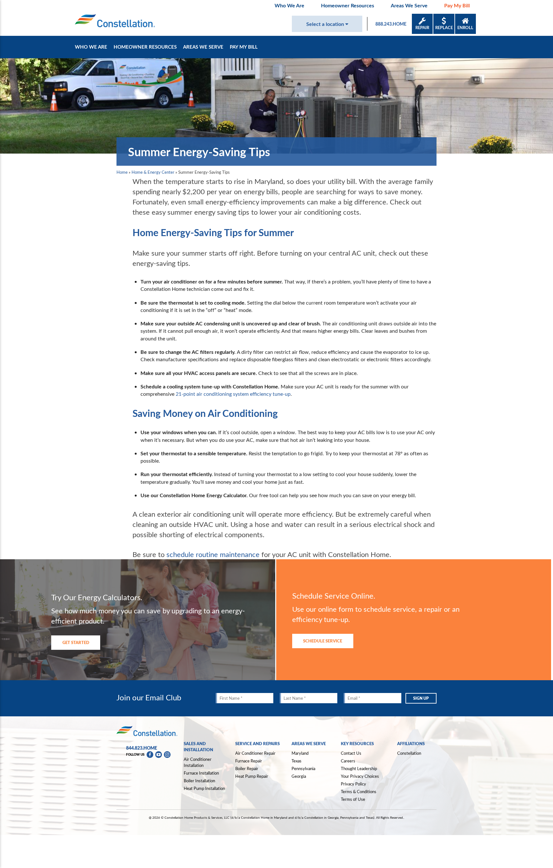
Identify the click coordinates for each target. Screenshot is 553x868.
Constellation (409, 753)
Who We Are (289, 5)
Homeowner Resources (347, 5)
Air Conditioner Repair (255, 753)
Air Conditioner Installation (198, 762)
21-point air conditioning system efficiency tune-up (233, 393)
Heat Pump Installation (204, 788)
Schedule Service (322, 641)
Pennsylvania (303, 768)
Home (122, 172)
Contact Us (351, 753)
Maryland (300, 753)
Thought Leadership (359, 768)
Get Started (75, 642)
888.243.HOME (390, 24)
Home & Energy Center (153, 172)
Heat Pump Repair (251, 776)
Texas (296, 761)
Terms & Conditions (358, 791)
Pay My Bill (457, 5)
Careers (348, 761)
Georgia (299, 776)
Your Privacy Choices (360, 776)
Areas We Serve (409, 5)
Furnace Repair (248, 761)
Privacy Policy (353, 784)
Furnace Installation (201, 773)
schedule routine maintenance (213, 554)
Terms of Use (353, 799)
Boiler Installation (199, 781)
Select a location (325, 24)
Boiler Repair (246, 768)
